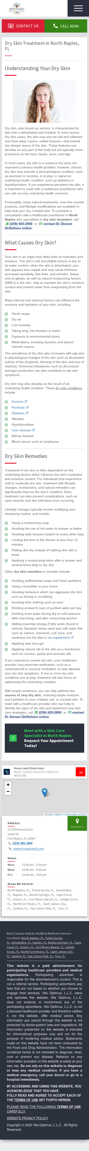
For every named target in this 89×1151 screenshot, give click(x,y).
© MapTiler (58, 814)
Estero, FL (27, 947)
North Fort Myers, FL (35, 952)
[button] (44, 792)
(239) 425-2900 (22, 843)
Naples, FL (40, 942)
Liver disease (21, 430)
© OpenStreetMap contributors (74, 814)
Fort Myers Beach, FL (49, 947)
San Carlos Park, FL (40, 956)
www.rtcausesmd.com (28, 849)
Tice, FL (60, 956)
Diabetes (18, 413)
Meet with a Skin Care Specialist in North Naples (49, 738)
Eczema (17, 401)
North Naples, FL (32, 938)
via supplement (59, 637)
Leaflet (49, 814)
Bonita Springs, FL (60, 942)
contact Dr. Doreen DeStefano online (38, 226)
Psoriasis (18, 407)
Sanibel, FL (18, 956)
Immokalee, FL (21, 942)
